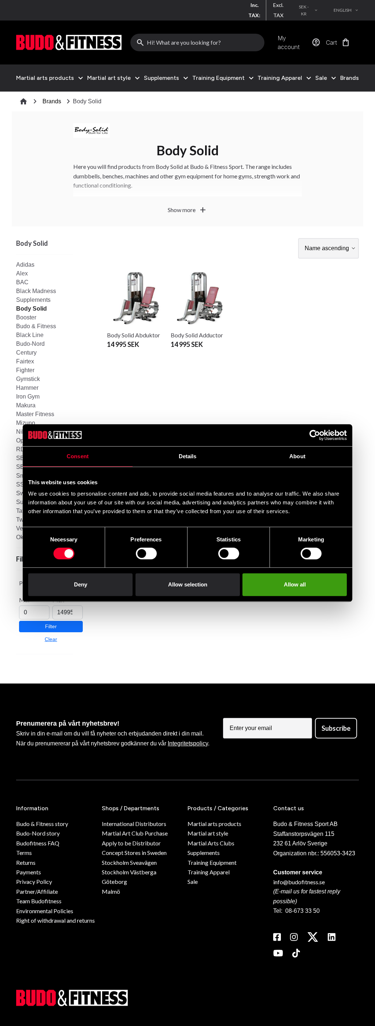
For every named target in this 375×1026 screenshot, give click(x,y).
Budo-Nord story (38, 833)
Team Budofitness (39, 900)
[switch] (146, 553)
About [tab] (297, 456)
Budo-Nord (30, 344)
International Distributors (134, 823)
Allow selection (187, 584)
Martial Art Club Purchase (135, 833)
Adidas (25, 265)
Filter (51, 626)
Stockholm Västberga (129, 871)
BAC (22, 282)
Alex (22, 273)
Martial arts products (45, 78)
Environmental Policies (44, 910)
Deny (80, 584)
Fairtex (25, 361)
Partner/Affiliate (37, 891)
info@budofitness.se (299, 881)
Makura (26, 405)
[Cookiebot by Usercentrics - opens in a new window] (315, 435)
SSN (22, 484)
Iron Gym (28, 396)
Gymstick (28, 379)
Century (26, 352)
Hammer (27, 388)
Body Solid (31, 308)
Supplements (161, 78)
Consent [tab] (78, 456)
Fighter (25, 370)
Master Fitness (35, 414)
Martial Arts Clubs (211, 843)
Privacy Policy (34, 881)
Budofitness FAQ (37, 843)
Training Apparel (279, 78)
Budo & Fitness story (42, 823)
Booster (26, 317)
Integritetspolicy (188, 743)
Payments (28, 871)
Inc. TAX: (254, 10)
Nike (22, 432)
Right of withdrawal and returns (55, 920)
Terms (24, 852)
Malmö (111, 891)
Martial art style (109, 78)
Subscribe (336, 728)
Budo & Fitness (36, 326)
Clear (51, 639)
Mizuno (25, 423)
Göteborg (114, 881)
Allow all (295, 584)
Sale (321, 78)
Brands (349, 77)
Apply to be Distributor (131, 843)
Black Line (30, 335)
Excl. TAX (278, 10)
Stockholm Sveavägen (129, 862)
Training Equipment (218, 78)
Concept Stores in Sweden (134, 852)
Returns (26, 862)
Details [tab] (188, 456)
